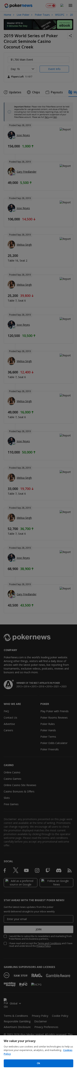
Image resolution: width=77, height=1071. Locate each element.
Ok (38, 1063)
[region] (38, 1053)
